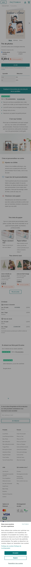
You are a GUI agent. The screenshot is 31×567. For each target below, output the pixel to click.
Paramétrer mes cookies (15, 563)
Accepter (15, 553)
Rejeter (15, 558)
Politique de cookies (7, 546)
